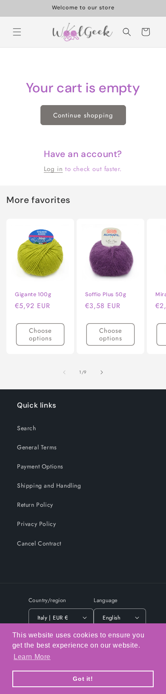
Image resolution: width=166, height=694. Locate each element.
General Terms (37, 447)
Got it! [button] (83, 678)
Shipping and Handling (49, 485)
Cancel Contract (39, 543)
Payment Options (40, 466)
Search (26, 428)
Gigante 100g (33, 294)
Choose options (40, 334)
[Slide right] (101, 372)
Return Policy (35, 504)
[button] (17, 32)
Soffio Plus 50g (105, 294)
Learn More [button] (32, 656)
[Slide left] (64, 372)
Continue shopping (83, 115)
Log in (53, 169)
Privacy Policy (36, 524)
